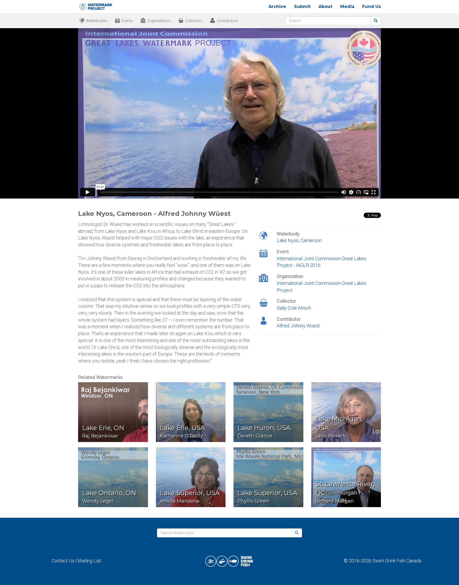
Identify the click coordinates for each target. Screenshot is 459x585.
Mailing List (89, 560)
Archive (277, 6)
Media (347, 6)
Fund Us (371, 6)
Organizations (159, 21)
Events (127, 21)
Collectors (193, 21)
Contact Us (63, 560)
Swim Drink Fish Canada (396, 560)
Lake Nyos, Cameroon (299, 240)
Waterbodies (96, 21)
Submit (302, 6)
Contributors (227, 21)
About (325, 6)
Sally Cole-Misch (294, 308)
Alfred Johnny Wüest (298, 326)
